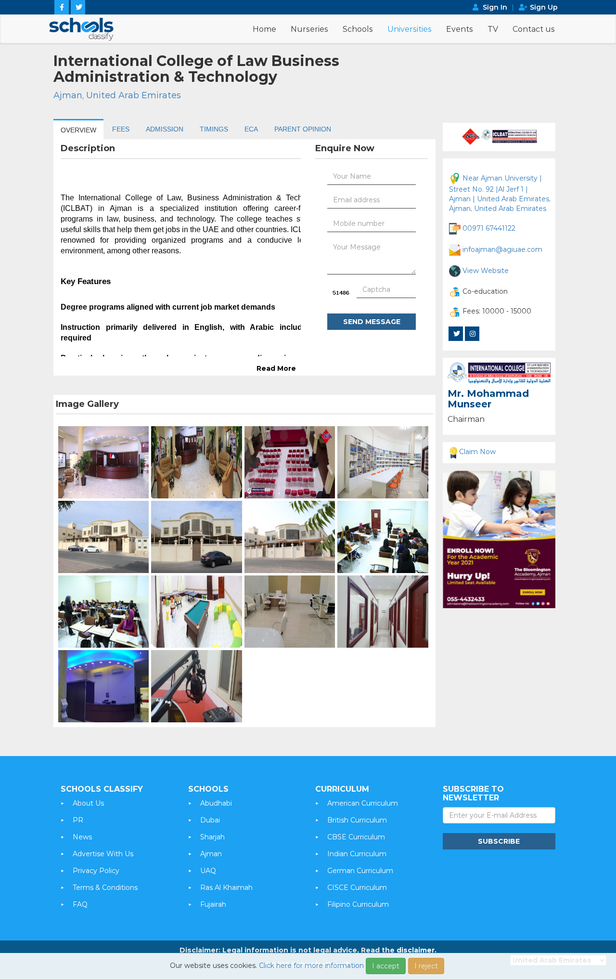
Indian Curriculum (356, 853)
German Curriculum (360, 870)
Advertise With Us (103, 853)
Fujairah (213, 904)
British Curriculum (357, 820)
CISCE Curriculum (357, 887)
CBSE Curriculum (356, 837)
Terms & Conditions (105, 887)
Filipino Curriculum (358, 904)
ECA (251, 129)
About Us (88, 803)
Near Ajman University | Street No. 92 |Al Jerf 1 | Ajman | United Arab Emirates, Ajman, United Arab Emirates (500, 193)
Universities (409, 29)
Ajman (211, 853)
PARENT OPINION (302, 129)
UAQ (208, 870)
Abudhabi (216, 803)
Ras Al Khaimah (226, 887)
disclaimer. (416, 950)
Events (459, 29)
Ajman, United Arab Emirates (117, 95)
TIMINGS (214, 129)
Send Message (371, 321)
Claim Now (477, 451)
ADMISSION (164, 129)
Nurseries (309, 29)
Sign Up (544, 7)
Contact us (534, 29)
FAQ (80, 904)
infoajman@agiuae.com (502, 249)
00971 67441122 (488, 228)
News (82, 837)
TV (493, 29)
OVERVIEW (78, 130)
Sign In (495, 7)
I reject (426, 966)
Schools (358, 29)
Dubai (210, 820)
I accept (385, 966)
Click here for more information (311, 965)
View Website (485, 270)
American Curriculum (362, 803)
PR (78, 820)
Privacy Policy (96, 870)
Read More (276, 368)
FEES (120, 129)
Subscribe (499, 841)
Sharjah (212, 837)
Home (264, 29)
